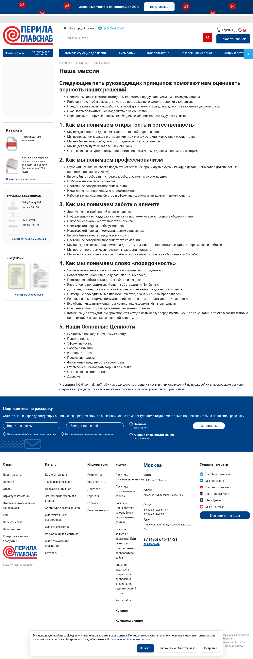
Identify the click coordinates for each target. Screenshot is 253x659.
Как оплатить (96, 481)
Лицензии (15, 258)
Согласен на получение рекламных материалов (89, 434)
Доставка (93, 488)
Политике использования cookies (128, 639)
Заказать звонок (233, 39)
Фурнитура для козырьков (62, 507)
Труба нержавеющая (58, 481)
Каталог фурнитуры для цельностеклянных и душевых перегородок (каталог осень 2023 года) (35, 164)
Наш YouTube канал (218, 487)
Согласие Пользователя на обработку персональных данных (124, 513)
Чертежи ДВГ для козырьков (32, 139)
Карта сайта (123, 600)
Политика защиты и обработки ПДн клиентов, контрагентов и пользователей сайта (125, 543)
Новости (8, 481)
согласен (14, 434)
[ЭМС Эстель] (28, 226)
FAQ (5, 515)
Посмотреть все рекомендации (28, 239)
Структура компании (16, 496)
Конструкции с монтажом (41, 53)
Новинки (141, 425)
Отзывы (92, 503)
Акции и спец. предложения (154, 436)
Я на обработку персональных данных (31, 434)
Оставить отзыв (225, 515)
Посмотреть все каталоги (20, 179)
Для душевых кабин (58, 526)
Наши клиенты (12, 474)
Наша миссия (11, 529)
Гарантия (93, 496)
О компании (126, 53)
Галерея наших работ (196, 53)
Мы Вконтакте (214, 480)
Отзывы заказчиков (24, 196)
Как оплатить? (158, 53)
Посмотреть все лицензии (28, 294)
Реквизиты (94, 474)
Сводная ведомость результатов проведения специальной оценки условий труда (125, 579)
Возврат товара (97, 510)
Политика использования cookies (125, 491)
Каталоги (14, 130)
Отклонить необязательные (177, 648)
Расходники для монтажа (61, 534)
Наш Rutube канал (217, 493)
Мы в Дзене (213, 500)
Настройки (210, 648)
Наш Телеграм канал (218, 474)
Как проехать (151, 543)
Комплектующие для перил (85, 53)
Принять (145, 648)
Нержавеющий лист (58, 488)
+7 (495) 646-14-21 (160, 539)
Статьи (7, 488)
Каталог (121, 611)
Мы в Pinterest (214, 506)
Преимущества (13, 522)
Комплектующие (15, 53)
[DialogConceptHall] (28, 209)
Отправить (209, 426)
